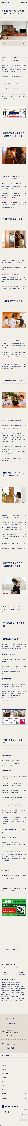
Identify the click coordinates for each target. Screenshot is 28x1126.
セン (9, 1000)
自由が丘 (8, 982)
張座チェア (18, 990)
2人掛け (22, 986)
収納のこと (6, 972)
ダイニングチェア (5, 990)
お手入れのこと (7, 970)
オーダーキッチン (10, 994)
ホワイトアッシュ (5, 998)
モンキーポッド (22, 998)
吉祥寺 (12, 982)
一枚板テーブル (18, 988)
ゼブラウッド (4, 1002)
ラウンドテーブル (5, 988)
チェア (23, 988)
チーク (16, 998)
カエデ (20, 1002)
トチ (3, 1000)
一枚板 (11, 988)
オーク (14, 996)
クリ (24, 1002)
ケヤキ (13, 1000)
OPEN (24, 43)
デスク (14, 992)
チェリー (25, 994)
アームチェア (4, 992)
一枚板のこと (19, 967)
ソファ (10, 992)
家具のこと (6, 967)
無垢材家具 (4, 984)
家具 (9, 984)
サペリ (12, 998)
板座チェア (13, 990)
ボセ (21, 1000)
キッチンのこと (19, 972)
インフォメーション (20, 974)
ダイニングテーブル (6, 986)
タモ (18, 996)
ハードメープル (5, 996)
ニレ (3, 1004)
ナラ (10, 996)
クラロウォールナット (13, 1002)
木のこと (18, 970)
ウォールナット (19, 994)
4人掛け (12, 986)
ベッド (18, 992)
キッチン (4, 994)
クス (6, 1000)
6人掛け (17, 986)
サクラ (17, 1000)
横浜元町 (17, 982)
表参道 (3, 982)
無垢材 (21, 982)
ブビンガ (7, 1004)
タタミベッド (23, 992)
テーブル (18, 984)
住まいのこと (6, 974)
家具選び (13, 984)
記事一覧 (7, 1055)
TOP (2, 1055)
